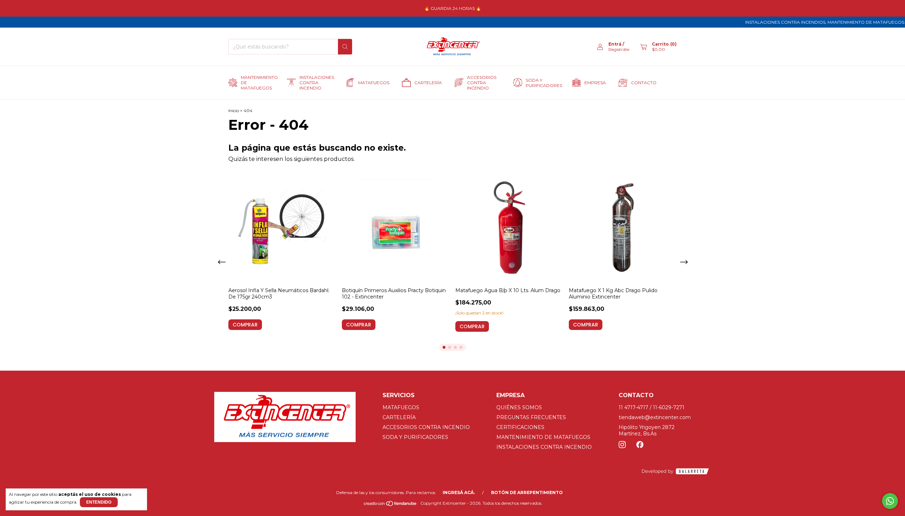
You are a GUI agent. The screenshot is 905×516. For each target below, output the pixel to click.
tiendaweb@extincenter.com (655, 417)
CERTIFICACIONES (520, 427)
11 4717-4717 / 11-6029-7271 (651, 407)
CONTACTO (643, 82)
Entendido (98, 502)
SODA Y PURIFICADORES (542, 82)
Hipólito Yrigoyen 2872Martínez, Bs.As (647, 430)
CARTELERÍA (428, 82)
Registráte (618, 49)
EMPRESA (595, 82)
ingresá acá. (459, 492)
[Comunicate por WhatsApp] (890, 501)
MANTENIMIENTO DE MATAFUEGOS (257, 83)
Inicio (233, 110)
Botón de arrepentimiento (527, 492)
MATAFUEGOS (373, 82)
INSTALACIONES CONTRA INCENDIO (316, 83)
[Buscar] (345, 46)
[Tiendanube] (390, 505)
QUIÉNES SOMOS (519, 407)
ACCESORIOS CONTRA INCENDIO (481, 83)
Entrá (614, 44)
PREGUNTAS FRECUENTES (531, 417)
